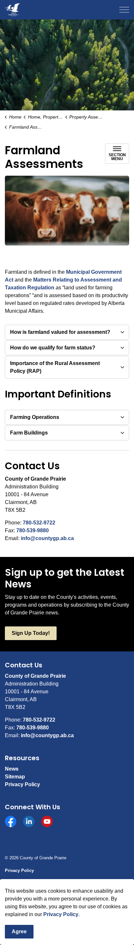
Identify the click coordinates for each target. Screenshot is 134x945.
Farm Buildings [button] (29, 432)
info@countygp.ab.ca (47, 538)
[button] (67, 211)
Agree (19, 931)
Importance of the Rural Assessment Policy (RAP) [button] (55, 367)
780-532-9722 (39, 522)
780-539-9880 (32, 530)
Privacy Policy (60, 914)
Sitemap (15, 776)
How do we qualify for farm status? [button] (52, 347)
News (12, 769)
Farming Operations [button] (34, 417)
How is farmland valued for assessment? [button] (60, 332)
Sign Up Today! (31, 633)
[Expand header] (124, 9)
